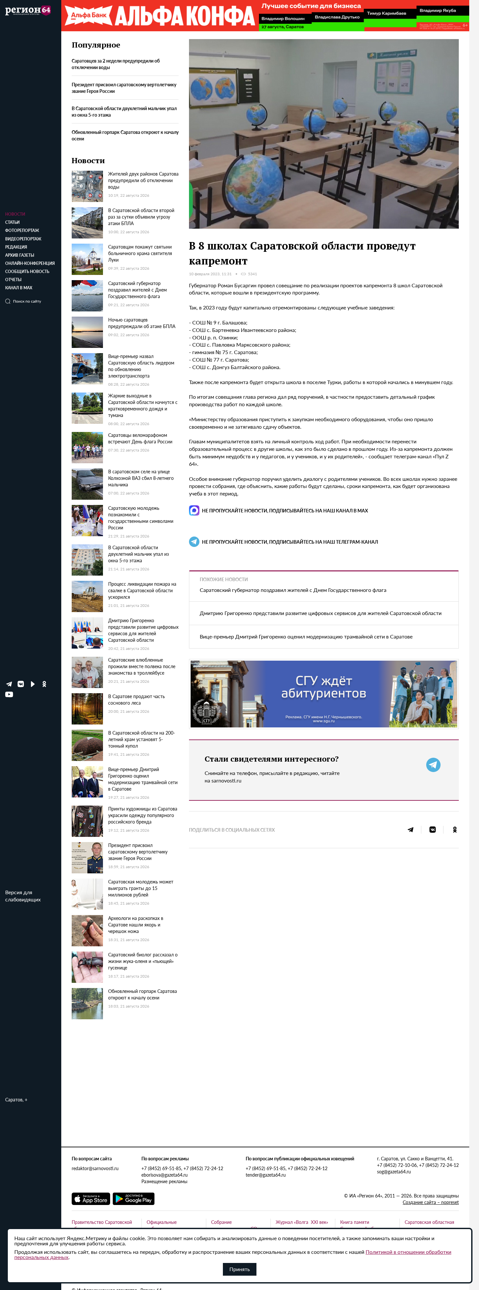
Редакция (16, 247)
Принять (239, 1269)
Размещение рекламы (164, 1181)
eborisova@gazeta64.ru (164, 1174)
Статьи (12, 222)
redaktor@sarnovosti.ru (95, 1168)
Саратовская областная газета (429, 1225)
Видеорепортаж (23, 239)
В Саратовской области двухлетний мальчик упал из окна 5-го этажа (124, 111)
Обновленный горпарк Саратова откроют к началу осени (125, 135)
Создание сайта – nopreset (431, 1202)
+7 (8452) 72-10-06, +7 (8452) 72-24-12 (418, 1165)
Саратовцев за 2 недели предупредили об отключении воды (116, 64)
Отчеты (13, 279)
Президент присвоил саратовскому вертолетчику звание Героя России (124, 87)
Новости (15, 214)
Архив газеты (19, 255)
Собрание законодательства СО (234, 1225)
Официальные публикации (162, 1225)
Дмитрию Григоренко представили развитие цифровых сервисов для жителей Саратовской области (321, 613)
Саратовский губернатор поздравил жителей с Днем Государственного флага (293, 590)
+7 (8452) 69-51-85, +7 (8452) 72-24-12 (182, 1168)
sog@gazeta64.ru (394, 1171)
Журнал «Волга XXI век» (302, 1222)
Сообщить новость (27, 271)
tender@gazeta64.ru (266, 1174)
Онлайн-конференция (30, 263)
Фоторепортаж (22, 230)
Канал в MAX (18, 288)
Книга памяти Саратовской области (363, 1225)
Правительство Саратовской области (102, 1225)
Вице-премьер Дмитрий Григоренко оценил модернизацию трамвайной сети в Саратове (306, 636)
